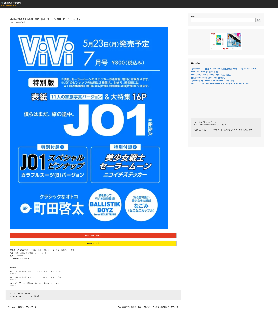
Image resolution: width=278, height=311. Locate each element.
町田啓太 (36, 296)
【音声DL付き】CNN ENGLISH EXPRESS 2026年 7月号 (212, 80)
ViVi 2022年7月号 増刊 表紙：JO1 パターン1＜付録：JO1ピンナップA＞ (35, 283)
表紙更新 (20, 293)
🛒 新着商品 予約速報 (11, 2)
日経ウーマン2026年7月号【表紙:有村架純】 (208, 78)
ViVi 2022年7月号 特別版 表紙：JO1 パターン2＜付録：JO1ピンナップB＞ (35, 271)
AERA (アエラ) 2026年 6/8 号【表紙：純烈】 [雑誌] (211, 75)
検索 (193, 16)
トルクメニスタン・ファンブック (24, 307)
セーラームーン (27, 296)
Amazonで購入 (93, 243)
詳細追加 (27, 293)
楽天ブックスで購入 (93, 235)
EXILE (15, 296)
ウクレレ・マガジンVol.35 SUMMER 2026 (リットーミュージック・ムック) (220, 83)
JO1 (19, 296)
